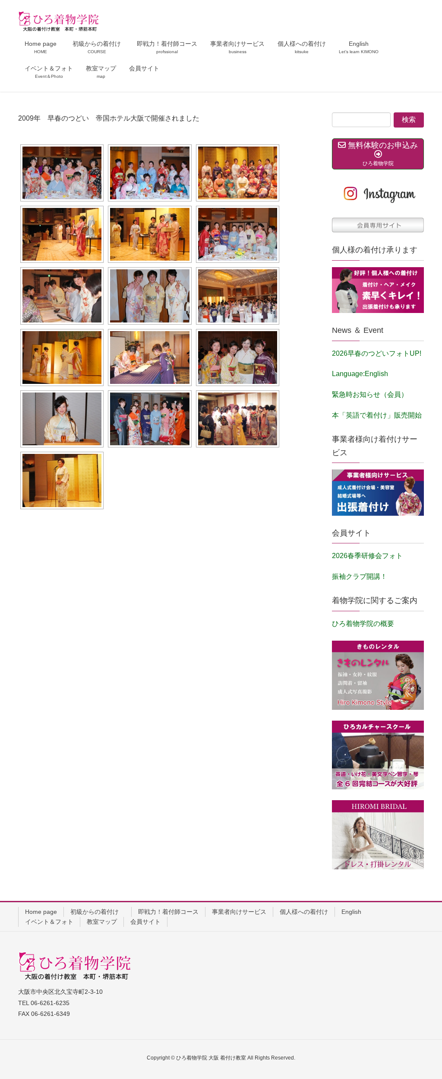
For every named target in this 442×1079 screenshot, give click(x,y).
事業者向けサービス (239, 911)
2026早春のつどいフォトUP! (376, 353)
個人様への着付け (304, 911)
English (351, 911)
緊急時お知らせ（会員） (370, 394)
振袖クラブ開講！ (359, 576)
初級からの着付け (97, 911)
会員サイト (145, 921)
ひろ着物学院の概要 (363, 623)
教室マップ (102, 921)
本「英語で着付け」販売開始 (377, 415)
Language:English (360, 373)
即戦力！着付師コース (168, 911)
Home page (41, 911)
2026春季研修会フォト (367, 555)
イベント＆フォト (49, 921)
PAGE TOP (423, 1039)
